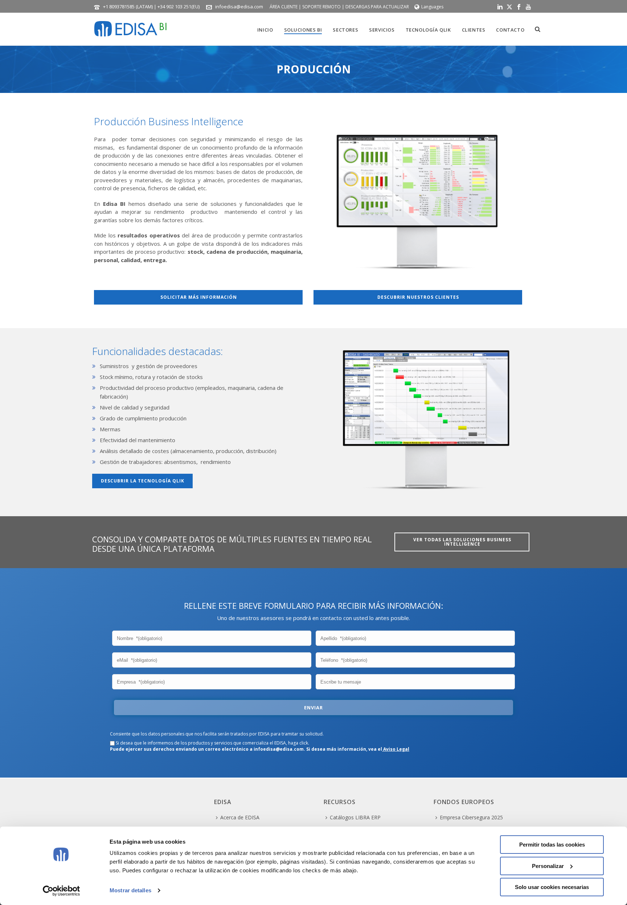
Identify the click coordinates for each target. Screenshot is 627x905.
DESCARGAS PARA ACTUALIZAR (377, 7)
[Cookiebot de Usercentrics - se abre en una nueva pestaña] (61, 890)
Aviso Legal (395, 749)
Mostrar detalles (130, 890)
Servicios (381, 30)
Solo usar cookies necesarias (552, 887)
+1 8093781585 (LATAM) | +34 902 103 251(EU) (151, 6)
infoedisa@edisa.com (239, 6)
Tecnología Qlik (428, 30)
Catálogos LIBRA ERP (355, 817)
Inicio (265, 30)
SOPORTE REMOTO (321, 7)
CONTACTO (510, 30)
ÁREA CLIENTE (284, 7)
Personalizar (548, 866)
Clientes (473, 30)
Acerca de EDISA (239, 817)
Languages (432, 7)
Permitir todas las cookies (552, 844)
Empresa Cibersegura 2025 (471, 817)
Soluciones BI (303, 30)
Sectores (345, 30)
